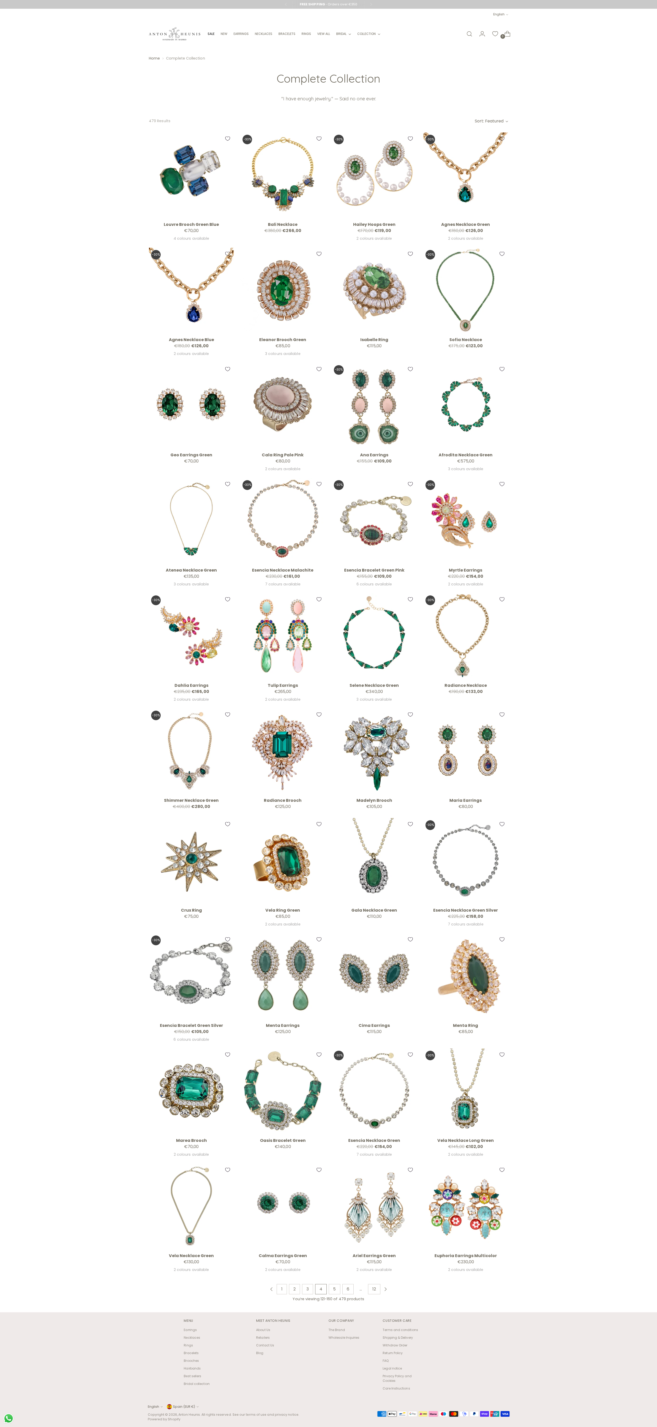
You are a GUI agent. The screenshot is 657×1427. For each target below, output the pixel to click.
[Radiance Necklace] (465, 635)
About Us (263, 1330)
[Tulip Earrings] (282, 635)
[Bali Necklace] (282, 174)
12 (374, 1289)
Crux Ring (191, 910)
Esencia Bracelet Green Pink (374, 570)
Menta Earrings (282, 1025)
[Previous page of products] (271, 1289)
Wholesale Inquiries (344, 1337)
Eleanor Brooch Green (282, 340)
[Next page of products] (385, 1289)
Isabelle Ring (374, 340)
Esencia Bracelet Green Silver (191, 1025)
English (499, 14)
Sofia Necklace (465, 340)
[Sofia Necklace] (465, 290)
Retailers (263, 1337)
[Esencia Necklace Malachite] (282, 520)
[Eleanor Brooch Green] (282, 290)
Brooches (191, 1360)
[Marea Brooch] (191, 1090)
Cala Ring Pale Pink (283, 455)
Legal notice (392, 1368)
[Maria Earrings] (465, 750)
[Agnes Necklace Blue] (191, 290)
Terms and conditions (400, 1330)
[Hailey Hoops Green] (374, 174)
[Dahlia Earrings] (191, 635)
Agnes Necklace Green (465, 224)
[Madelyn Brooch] (374, 750)
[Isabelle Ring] (374, 290)
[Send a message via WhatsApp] (9, 1418)
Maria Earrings (465, 800)
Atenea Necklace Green (191, 570)
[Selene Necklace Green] (374, 635)
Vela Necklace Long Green (465, 1140)
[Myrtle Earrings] (465, 520)
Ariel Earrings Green (374, 1256)
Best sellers (192, 1376)
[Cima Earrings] (374, 975)
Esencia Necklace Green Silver (465, 910)
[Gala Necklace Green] (374, 860)
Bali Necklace (282, 224)
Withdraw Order (395, 1345)
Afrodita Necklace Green (465, 455)
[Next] (371, 4)
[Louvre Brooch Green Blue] (191, 174)
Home (154, 58)
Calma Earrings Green (283, 1256)
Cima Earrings (374, 1025)
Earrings (190, 1330)
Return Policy (393, 1353)
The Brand (336, 1330)
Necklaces (192, 1337)
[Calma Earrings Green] (282, 1206)
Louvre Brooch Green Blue (191, 224)
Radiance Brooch (283, 800)
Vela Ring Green (282, 910)
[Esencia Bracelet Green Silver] (191, 975)
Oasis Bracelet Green (283, 1140)
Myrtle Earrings (465, 570)
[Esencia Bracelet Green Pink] (374, 520)
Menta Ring (465, 1025)
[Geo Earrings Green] (191, 405)
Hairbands (192, 1368)
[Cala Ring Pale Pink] (282, 405)
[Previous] (286, 4)
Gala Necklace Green (374, 910)
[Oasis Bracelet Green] (282, 1090)
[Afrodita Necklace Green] (465, 405)
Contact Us (265, 1345)
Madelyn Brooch (374, 800)
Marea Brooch (191, 1140)
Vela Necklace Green (191, 1256)
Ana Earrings (374, 455)
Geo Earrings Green (191, 455)
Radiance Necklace (466, 685)
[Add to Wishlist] (227, 138)
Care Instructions (396, 1388)
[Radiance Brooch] (282, 750)
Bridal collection (196, 1384)
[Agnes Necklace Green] (465, 174)
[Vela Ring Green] (282, 860)
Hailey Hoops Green (374, 224)
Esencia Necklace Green (374, 1140)
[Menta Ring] (465, 975)
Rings (188, 1345)
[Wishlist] (495, 34)
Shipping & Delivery (398, 1337)
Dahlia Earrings (191, 685)
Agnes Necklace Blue (191, 340)
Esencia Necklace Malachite (282, 570)
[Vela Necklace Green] (191, 1206)
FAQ (386, 1360)
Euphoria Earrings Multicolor (465, 1256)
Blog (259, 1353)
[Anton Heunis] (174, 33)
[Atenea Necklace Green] (191, 520)
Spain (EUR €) (184, 1406)
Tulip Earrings (283, 685)
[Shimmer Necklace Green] (191, 750)
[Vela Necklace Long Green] (465, 1090)
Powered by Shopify (164, 1419)
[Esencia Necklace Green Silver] (465, 860)
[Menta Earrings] (282, 975)
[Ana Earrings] (374, 405)
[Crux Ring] (191, 860)
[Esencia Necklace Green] (374, 1090)
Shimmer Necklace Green (191, 800)
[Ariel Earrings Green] (374, 1206)
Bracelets (191, 1353)
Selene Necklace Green (374, 685)
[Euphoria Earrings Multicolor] (465, 1206)
